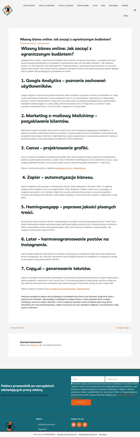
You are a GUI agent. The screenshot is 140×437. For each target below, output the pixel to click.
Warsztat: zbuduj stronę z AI (67, 434)
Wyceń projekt (83, 5)
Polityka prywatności (46, 424)
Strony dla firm (29, 5)
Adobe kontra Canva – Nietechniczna (70, 168)
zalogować (33, 345)
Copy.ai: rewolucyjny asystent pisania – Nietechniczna (66, 289)
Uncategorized (43, 43)
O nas (95, 5)
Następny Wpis (124, 328)
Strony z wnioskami (46, 5)
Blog (103, 5)
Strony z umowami (66, 5)
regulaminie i (122, 395)
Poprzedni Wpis (16, 328)
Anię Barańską (50, 434)
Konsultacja (103, 434)
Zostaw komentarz (27, 43)
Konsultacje (113, 5)
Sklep (125, 16)
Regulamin (42, 429)
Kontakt (125, 5)
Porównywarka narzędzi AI (88, 434)
